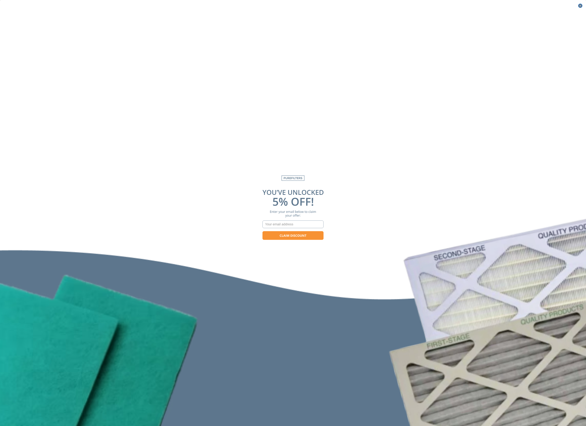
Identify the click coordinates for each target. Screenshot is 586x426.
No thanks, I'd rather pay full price (293, 245)
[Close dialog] (580, 6)
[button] (293, 235)
